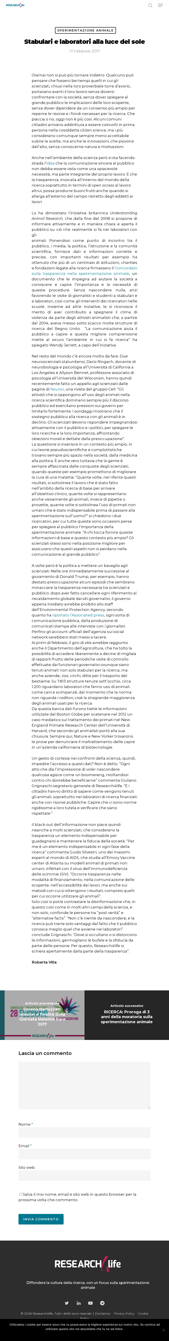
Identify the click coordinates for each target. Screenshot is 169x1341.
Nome (25, 1124)
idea (50, 163)
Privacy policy (93, 1334)
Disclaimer (102, 1313)
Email (25, 1146)
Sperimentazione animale (85, 30)
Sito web (26, 1167)
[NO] (163, 1330)
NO (77, 1334)
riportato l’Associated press (78, 615)
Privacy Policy (124, 1313)
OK (68, 1334)
